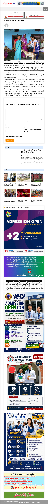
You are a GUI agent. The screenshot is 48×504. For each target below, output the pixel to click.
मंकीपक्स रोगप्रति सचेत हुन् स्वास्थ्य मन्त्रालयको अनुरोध (36, 185)
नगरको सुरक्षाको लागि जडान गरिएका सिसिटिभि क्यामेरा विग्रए (31, 151)
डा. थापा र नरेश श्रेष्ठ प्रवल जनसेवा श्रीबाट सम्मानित (8, 185)
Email (26, 122)
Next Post (8, 147)
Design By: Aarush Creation (33, 502)
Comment (8, 107)
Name (7, 122)
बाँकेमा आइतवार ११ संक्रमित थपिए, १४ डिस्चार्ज (22, 201)
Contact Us (22, 502)
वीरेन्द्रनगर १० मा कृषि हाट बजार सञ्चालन (36, 201)
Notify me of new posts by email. (14, 137)
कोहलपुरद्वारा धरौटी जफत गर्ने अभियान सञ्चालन (23, 185)
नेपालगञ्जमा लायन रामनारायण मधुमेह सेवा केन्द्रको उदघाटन (9, 202)
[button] (44, 9)
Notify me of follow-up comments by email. (32, 130)
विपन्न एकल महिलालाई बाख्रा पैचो (14, 20)
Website (8, 128)
